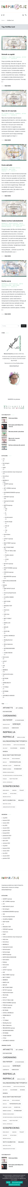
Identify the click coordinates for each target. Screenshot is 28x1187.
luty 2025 (5, 825)
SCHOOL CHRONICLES (9, 635)
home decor (15, 728)
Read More (8, 85)
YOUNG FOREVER (8, 652)
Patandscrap (18, 769)
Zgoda (8, 1182)
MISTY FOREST (8, 618)
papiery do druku (7, 769)
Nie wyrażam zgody (17, 1182)
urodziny (5, 793)
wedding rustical (7, 796)
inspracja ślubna (21, 737)
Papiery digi (17, 765)
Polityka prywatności (14, 1184)
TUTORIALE (6, 687)
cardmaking (9, 715)
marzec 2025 (6, 823)
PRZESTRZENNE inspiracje (10, 568)
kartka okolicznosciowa (19, 744)
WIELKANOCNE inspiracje (10, 576)
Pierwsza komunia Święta (8, 772)
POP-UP (7, 526)
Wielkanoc (21, 800)
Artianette (8, 708)
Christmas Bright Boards (10, 592)
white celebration (9, 800)
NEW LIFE (6, 627)
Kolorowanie (6, 657)
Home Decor (6, 476)
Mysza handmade (16, 758)
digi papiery (7, 720)
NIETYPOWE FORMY (9, 547)
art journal (19, 708)
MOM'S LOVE (7, 622)
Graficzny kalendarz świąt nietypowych (12, 472)
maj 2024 (5, 845)
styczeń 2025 (6, 828)
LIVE (4, 665)
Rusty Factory (14, 778)
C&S (6, 508)
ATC (4, 459)
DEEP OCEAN (7, 601)
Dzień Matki (6, 728)
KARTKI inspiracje (13, 223)
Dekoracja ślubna (13, 418)
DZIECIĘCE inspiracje (15, 167)
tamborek (14, 790)
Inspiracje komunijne (9, 501)
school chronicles (7, 782)
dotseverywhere (19, 720)
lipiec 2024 (5, 840)
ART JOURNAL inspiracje (8, 113)
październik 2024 (7, 835)
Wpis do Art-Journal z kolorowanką (14, 439)
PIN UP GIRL (7, 631)
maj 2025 (5, 817)
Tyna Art (21, 790)
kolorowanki (13, 748)
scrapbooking (11, 786)
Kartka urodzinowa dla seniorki (17, 445)
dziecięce (16, 724)
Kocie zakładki (7, 165)
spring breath (6, 790)
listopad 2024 (6, 833)
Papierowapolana (15, 762)
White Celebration (8, 644)
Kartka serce (6, 281)
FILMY (4, 467)
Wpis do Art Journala (9, 111)
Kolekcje (5, 585)
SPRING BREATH (7, 682)
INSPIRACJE (4, 57)
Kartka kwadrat (9, 517)
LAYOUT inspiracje (8, 538)
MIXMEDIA (18, 113)
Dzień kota (6, 610)
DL (5, 513)
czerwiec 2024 (6, 843)
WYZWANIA (5, 691)
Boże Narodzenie (7, 711)
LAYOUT (5, 661)
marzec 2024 (6, 850)
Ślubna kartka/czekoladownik (12, 221)
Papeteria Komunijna (8, 674)
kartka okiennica (7, 744)
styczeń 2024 (6, 855)
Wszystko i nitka (7, 803)
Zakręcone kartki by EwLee (9, 807)
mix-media (22, 748)
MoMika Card (6, 758)
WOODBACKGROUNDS (9, 648)
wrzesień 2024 (6, 838)
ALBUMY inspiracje (8, 484)
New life (5, 762)
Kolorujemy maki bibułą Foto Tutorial (16, 425)
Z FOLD (7, 559)
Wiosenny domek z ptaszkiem (16, 431)
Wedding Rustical (8, 640)
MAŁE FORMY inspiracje (15, 57)
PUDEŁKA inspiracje (6, 226)
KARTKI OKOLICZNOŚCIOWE (9, 580)
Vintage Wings (13, 793)
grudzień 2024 (6, 830)
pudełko (5, 778)
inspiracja (9, 732)
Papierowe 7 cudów (7, 765)
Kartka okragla (8, 521)
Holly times (6, 614)
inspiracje (8, 737)
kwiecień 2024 (6, 848)
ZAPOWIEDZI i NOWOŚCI (8, 695)
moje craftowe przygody (12, 755)
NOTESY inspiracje (8, 563)
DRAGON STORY (8, 605)
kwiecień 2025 (6, 820)
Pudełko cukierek (9, 555)
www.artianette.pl (6, 889)
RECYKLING (5, 678)
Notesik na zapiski (8, 54)
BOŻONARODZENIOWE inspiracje (12, 492)
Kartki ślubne (7, 534)
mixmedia (5, 751)
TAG (6, 530)
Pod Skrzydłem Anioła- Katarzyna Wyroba (12, 775)
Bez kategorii (5, 167)
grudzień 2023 (6, 858)
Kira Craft (5, 748)
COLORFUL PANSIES (9, 597)
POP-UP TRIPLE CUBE (10, 550)
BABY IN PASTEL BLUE (9, 588)
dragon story (6, 724)
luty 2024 (5, 853)
